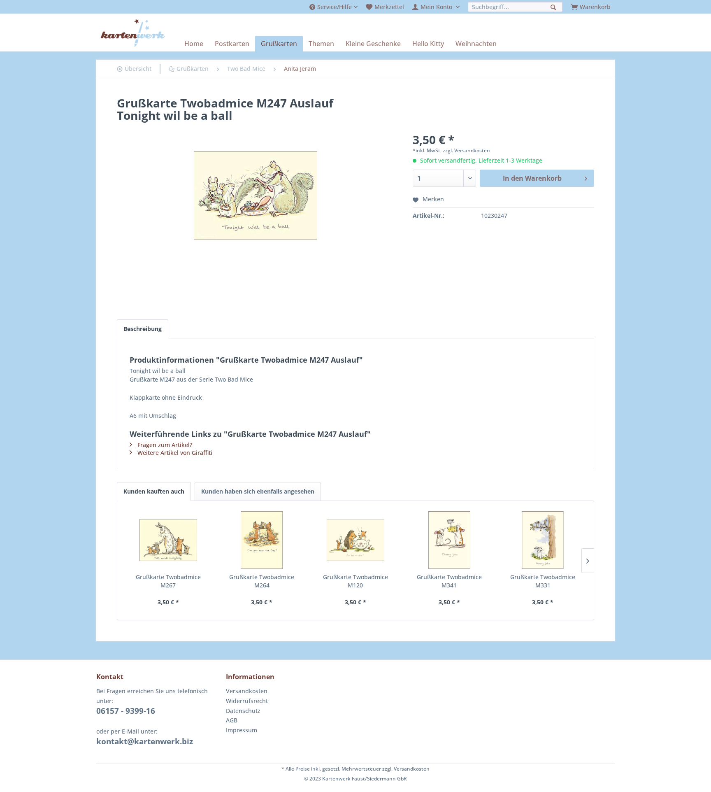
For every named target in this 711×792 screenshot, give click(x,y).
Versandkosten (246, 691)
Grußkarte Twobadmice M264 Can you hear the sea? (261, 581)
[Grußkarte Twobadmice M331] (542, 540)
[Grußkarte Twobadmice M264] (262, 540)
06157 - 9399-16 (125, 711)
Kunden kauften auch (153, 491)
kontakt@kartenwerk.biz (144, 741)
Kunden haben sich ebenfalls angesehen (257, 491)
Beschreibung (142, 329)
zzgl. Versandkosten (466, 150)
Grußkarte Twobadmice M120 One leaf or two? (355, 581)
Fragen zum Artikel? (164, 445)
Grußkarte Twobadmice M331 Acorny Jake (542, 581)
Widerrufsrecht (247, 701)
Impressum (241, 730)
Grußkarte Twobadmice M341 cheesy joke (449, 581)
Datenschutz (243, 711)
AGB (231, 720)
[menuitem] (333, 7)
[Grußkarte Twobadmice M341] (449, 540)
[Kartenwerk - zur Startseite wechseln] (132, 33)
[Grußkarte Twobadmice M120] (355, 540)
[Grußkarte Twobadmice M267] (168, 540)
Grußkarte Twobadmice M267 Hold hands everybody (168, 581)
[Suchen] (554, 6)
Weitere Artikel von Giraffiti (174, 453)
